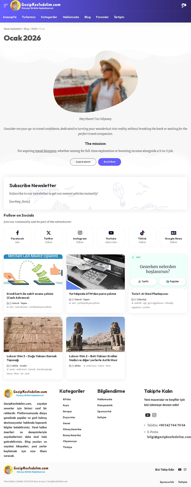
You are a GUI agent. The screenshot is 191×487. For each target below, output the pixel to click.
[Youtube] (111, 237)
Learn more (83, 162)
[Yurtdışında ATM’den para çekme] (95, 272)
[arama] (184, 5)
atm (11, 307)
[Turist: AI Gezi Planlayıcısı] (158, 272)
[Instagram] (80, 237)
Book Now (109, 162)
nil (22, 373)
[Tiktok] (142, 237)
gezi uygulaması (156, 303)
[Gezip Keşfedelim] (35, 5)
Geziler (23, 366)
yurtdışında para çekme (40, 307)
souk (27, 373)
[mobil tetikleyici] (7, 5)
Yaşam (24, 303)
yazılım (146, 307)
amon (12, 369)
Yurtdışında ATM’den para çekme (92, 294)
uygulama (136, 307)
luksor (10, 373)
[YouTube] (147, 415)
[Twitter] (48, 237)
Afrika (15, 366)
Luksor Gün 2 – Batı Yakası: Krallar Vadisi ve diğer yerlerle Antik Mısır (93, 358)
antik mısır (21, 369)
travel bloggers (46, 151)
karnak (32, 369)
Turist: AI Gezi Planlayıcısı (149, 294)
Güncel (15, 303)
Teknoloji (141, 299)
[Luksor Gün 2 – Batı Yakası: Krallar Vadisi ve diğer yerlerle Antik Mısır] (95, 334)
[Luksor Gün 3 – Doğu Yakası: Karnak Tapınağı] (33, 334)
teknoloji (169, 303)
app (144, 303)
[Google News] (173, 237)
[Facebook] (17, 237)
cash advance (21, 307)
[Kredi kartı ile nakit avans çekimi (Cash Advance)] (33, 272)
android (137, 303)
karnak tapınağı (44, 369)
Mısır (16, 373)
